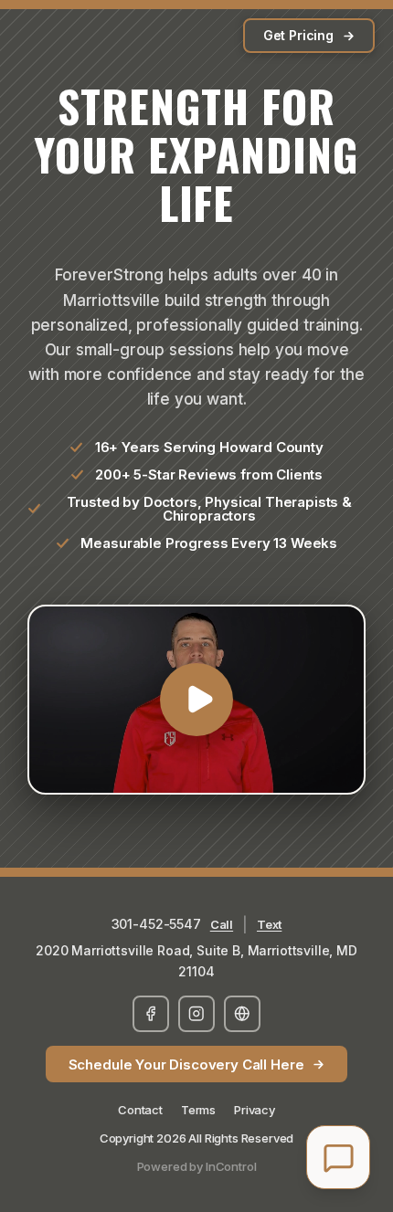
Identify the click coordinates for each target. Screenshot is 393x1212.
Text (269, 924)
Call (221, 924)
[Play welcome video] (196, 700)
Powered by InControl (197, 1166)
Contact (140, 1109)
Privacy (254, 1109)
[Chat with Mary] (338, 1157)
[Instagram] (196, 1014)
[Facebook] (151, 1014)
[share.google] (242, 1014)
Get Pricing (298, 35)
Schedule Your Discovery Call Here (186, 1064)
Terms (198, 1109)
